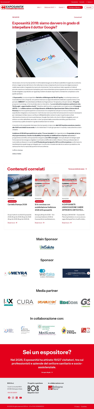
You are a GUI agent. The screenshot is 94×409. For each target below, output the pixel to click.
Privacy (76, 406)
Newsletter (74, 2)
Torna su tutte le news (76, 169)
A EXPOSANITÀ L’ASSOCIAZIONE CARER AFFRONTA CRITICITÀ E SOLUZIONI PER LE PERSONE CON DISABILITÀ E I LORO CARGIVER (73, 207)
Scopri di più (45, 372)
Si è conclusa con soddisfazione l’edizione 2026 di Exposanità (45, 207)
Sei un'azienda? (5, 2)
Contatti (81, 2)
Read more (11, 223)
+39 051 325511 (12, 392)
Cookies (84, 406)
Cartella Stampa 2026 (17, 204)
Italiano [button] (90, 2)
